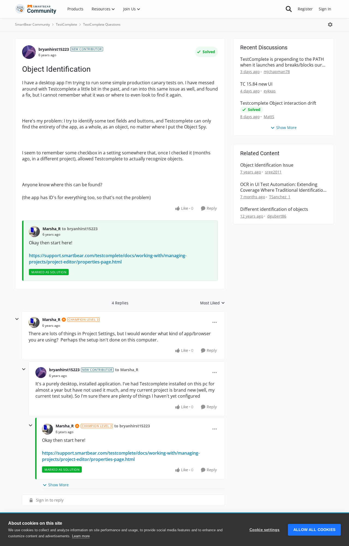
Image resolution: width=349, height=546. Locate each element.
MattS (269, 116)
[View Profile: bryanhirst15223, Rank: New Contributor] (29, 52)
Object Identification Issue (266, 165)
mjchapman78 (277, 71)
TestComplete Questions (102, 24)
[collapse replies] (17, 319)
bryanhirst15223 (53, 49)
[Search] (288, 9)
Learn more (81, 536)
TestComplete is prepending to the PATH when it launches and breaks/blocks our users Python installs (282, 62)
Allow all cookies (314, 530)
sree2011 (273, 172)
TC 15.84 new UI (256, 84)
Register (305, 8)
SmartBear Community (32, 24)
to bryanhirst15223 (80, 228)
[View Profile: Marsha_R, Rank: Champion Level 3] (34, 322)
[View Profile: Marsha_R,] (34, 231)
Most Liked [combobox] (212, 303)
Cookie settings (264, 530)
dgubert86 (276, 216)
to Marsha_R (126, 369)
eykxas (270, 91)
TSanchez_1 (279, 196)
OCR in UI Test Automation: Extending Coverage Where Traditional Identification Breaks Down (283, 187)
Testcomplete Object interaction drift (278, 103)
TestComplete (66, 24)
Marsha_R (52, 228)
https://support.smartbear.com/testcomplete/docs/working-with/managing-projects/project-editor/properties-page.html (107, 259)
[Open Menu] (330, 24)
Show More (58, 484)
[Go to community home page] (35, 9)
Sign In (325, 8)
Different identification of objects (274, 209)
